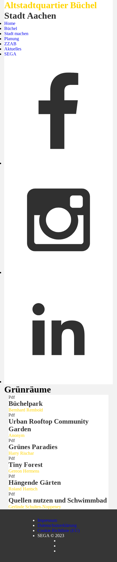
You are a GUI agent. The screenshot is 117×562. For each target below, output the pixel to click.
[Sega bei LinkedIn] (58, 329)
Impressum (47, 520)
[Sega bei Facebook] (58, 111)
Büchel (10, 28)
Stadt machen (16, 33)
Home (9, 23)
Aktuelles (12, 48)
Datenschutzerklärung (57, 525)
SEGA (10, 54)
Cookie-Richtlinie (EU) (58, 530)
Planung (11, 38)
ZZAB (10, 43)
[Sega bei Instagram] (58, 220)
